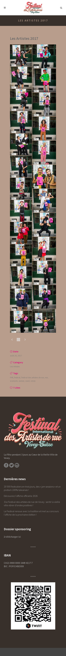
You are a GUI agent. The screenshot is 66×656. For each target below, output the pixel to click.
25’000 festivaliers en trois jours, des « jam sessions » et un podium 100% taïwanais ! (32, 488)
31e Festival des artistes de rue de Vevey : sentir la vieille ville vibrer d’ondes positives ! (32, 503)
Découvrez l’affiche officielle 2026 (21, 495)
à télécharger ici (12, 536)
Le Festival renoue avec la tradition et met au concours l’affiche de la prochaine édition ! (31, 513)
